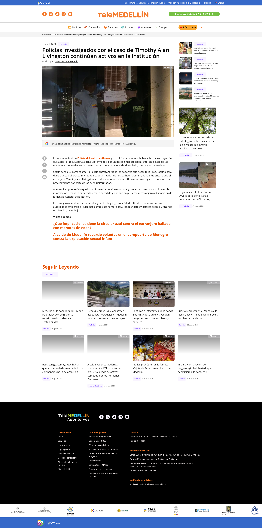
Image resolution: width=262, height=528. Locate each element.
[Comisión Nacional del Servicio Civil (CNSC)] (122, 510)
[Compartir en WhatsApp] (44, 171)
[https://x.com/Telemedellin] (108, 417)
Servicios (62, 441)
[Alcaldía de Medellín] (201, 510)
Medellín (59, 34)
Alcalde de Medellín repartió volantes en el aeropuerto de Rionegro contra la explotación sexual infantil (110, 236)
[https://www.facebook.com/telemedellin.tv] (101, 417)
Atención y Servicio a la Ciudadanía (184, 3)
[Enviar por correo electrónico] (44, 177)
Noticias (74, 27)
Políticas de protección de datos (103, 449)
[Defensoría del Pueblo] (227, 510)
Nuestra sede (64, 445)
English (221, 2)
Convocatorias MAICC (98, 465)
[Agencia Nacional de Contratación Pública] (17, 510)
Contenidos (92, 27)
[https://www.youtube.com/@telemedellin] (127, 417)
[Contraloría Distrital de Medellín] (96, 510)
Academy (144, 27)
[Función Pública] (253, 510)
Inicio (44, 34)
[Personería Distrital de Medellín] (175, 510)
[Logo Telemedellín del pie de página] (73, 416)
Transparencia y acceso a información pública (144, 3)
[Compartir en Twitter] (44, 165)
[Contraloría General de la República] (69, 510)
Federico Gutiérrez (95, 386)
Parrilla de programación (100, 436)
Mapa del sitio (64, 469)
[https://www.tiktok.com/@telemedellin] (114, 417)
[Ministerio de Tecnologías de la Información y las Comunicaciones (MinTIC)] (148, 510)
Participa (207, 3)
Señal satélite (95, 460)
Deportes (111, 27)
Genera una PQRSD (97, 441)
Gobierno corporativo (67, 457)
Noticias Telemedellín (66, 61)
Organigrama (64, 449)
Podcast (127, 27)
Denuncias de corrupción (100, 469)
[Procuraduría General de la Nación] (43, 510)
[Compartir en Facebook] (44, 158)
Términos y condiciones (99, 445)
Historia (61, 436)
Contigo (160, 27)
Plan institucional (66, 453)
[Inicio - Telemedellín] (123, 14)
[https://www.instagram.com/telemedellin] (120, 417)
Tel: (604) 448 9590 (138, 441)
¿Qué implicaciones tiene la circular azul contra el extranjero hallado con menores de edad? (112, 225)
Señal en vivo (189, 27)
